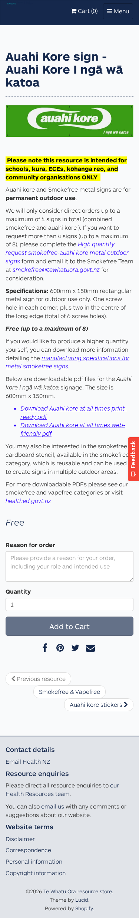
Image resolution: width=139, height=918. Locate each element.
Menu (120, 13)
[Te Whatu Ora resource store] (20, 9)
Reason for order (30, 545)
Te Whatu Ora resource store (77, 891)
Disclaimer (20, 839)
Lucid (81, 900)
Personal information (34, 861)
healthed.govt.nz (28, 500)
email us (52, 806)
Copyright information (36, 873)
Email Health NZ (28, 761)
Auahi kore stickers (97, 704)
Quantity (18, 591)
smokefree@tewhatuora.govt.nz (56, 269)
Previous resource (40, 678)
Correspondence (28, 850)
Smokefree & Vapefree (69, 691)
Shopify (84, 908)
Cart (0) (86, 10)
